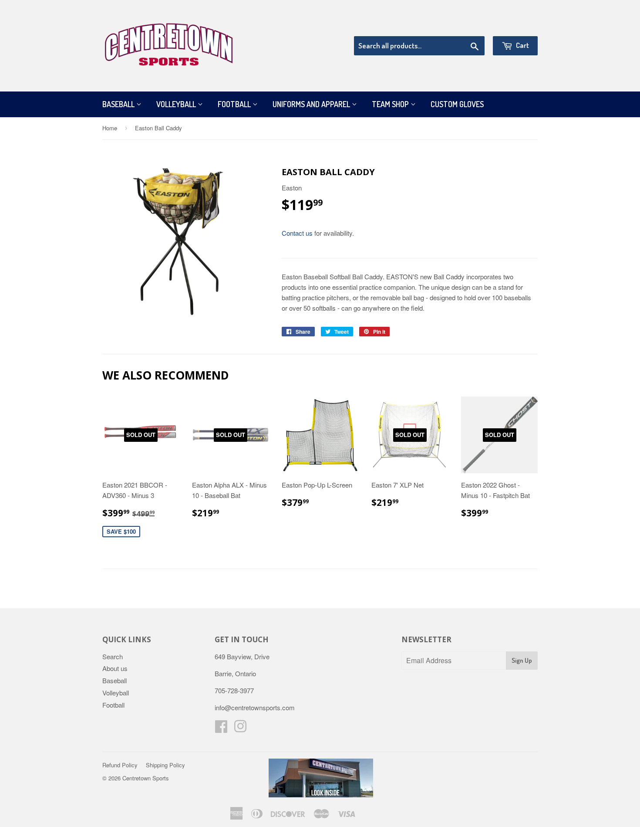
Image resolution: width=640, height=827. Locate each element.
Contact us (297, 232)
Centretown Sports (145, 778)
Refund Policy (120, 765)
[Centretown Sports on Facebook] (221, 728)
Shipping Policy (165, 765)
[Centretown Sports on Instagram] (240, 728)
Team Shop (391, 104)
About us (115, 668)
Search (112, 656)
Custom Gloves (457, 104)
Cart (522, 45)
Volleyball (177, 104)
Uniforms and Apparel (312, 104)
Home (109, 128)
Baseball (119, 104)
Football (235, 104)
